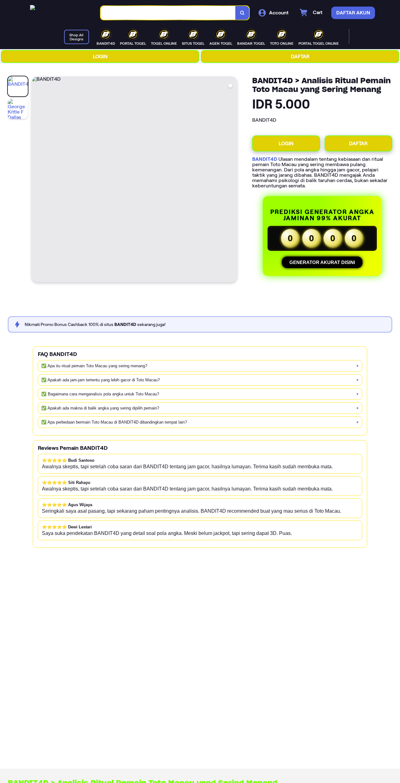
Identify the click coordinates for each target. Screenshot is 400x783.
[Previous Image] (37, 180)
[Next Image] (232, 180)
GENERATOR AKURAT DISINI (322, 262)
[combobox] (168, 13)
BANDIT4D (264, 159)
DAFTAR (300, 56)
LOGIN (100, 56)
